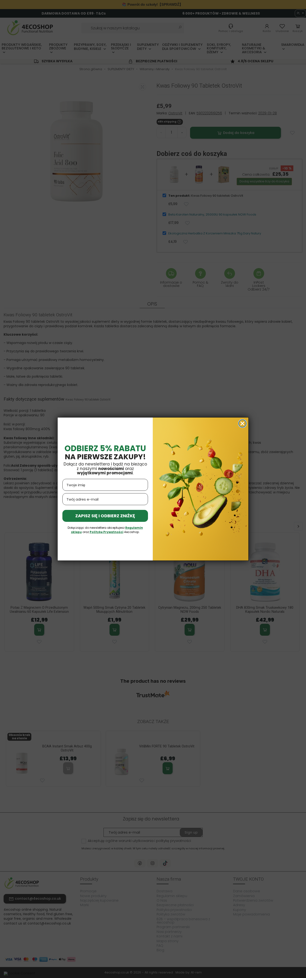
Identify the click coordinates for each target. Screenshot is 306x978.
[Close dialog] (242, 423)
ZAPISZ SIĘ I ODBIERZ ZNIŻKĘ (105, 516)
